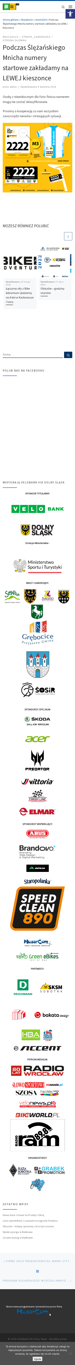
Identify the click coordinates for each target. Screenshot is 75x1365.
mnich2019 (41, 19)
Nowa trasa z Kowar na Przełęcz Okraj (23, 1215)
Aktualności (27, 19)
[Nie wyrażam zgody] (70, 1353)
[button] (70, 14)
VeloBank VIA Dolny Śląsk (32, 1339)
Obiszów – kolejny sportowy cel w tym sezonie (28, 1226)
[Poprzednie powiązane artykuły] (59, 236)
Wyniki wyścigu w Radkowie (18, 1232)
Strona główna (11, 19)
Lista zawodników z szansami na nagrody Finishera (30, 1220)
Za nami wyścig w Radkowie (18, 1237)
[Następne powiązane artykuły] (68, 236)
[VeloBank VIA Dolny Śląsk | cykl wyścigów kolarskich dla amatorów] (11, 6)
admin (13, 87)
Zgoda (37, 1359)
